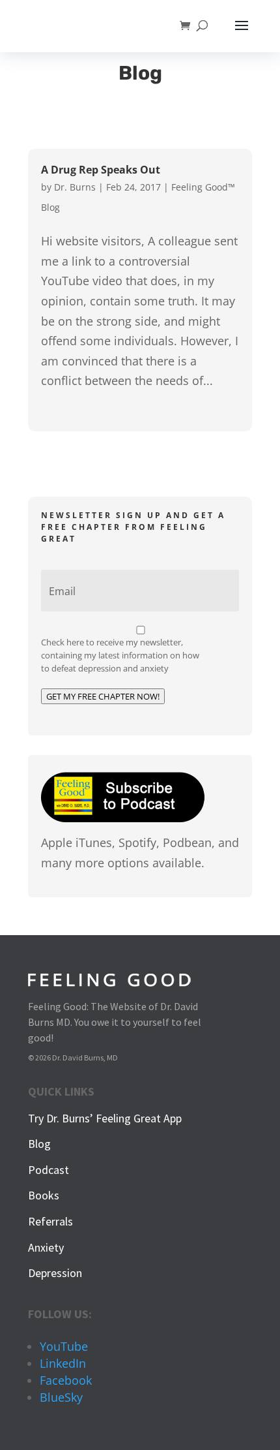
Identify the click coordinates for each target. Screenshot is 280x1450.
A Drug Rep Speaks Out (100, 169)
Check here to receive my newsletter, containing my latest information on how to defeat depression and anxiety (120, 655)
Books (43, 1195)
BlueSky (61, 1397)
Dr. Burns (75, 187)
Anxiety (46, 1247)
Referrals (50, 1221)
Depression (55, 1272)
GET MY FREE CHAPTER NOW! (103, 696)
